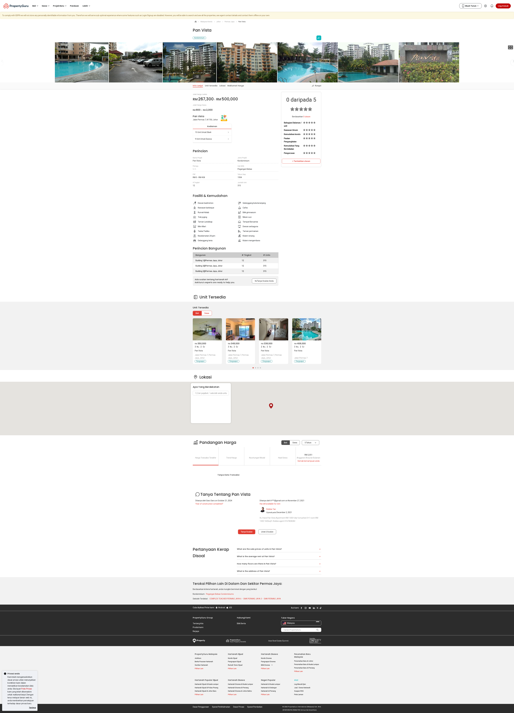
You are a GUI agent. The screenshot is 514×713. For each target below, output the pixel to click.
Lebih (85, 6)
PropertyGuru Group (203, 617)
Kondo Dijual (232, 658)
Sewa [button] (44, 6)
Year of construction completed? (209, 504)
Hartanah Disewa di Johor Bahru (240, 691)
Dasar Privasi (238, 707)
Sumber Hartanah (201, 665)
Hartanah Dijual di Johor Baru (205, 691)
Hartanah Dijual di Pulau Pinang (206, 688)
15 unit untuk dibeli (203, 132)
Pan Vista (199, 351)
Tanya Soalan (246, 532)
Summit (278, 641)
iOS (230, 607)
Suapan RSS (299, 691)
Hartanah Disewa (269, 654)
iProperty (199, 641)
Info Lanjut (198, 85)
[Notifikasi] (492, 6)
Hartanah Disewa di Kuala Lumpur (240, 684)
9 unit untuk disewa (203, 139)
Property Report (315, 640)
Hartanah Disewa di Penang (238, 688)
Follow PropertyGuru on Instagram (305, 608)
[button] (271, 405)
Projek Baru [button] (58, 6)
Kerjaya (196, 631)
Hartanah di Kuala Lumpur (270, 684)
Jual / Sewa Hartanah (302, 688)
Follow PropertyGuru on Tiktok (320, 608)
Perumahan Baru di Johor (303, 661)
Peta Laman (298, 694)
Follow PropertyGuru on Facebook (301, 608)
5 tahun (308, 443)
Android (221, 607)
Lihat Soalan (267, 532)
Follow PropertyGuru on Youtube (309, 608)
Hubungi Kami (243, 617)
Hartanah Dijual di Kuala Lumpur (206, 684)
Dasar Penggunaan (201, 707)
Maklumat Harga (235, 85)
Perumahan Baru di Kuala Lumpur (306, 664)
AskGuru (198, 658)
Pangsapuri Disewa (268, 662)
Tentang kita (198, 623)
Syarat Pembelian (254, 707)
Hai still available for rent (270, 504)
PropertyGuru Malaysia (206, 654)
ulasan (306, 117)
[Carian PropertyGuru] (317, 630)
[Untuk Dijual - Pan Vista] (207, 329)
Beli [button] (34, 6)
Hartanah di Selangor (269, 688)
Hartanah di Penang (268, 691)
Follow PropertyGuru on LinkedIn (313, 608)
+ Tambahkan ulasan (301, 161)
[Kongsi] (318, 37)
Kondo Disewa (266, 658)
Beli (197, 313)
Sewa (206, 313)
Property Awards (236, 641)
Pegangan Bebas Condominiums (220, 594)
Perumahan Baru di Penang (304, 668)
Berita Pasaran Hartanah (204, 662)
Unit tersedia (211, 85)
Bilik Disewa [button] (265, 665)
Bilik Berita (241, 623)
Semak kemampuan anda (309, 461)
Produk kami (198, 627)
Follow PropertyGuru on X (317, 608)
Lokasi (222, 85)
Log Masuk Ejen (300, 684)
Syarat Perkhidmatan (221, 707)
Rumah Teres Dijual (235, 665)
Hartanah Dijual (235, 654)
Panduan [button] (74, 6)
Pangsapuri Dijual (234, 662)
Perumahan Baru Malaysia (302, 655)
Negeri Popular (268, 680)
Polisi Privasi (26, 689)
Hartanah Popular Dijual (206, 680)
